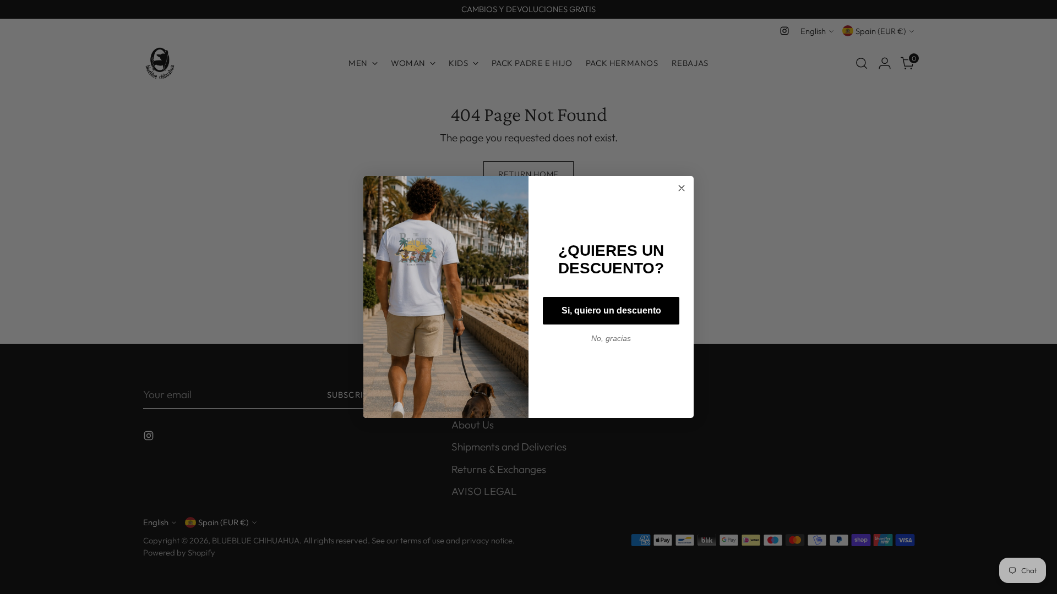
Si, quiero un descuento (611, 310)
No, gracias (611, 338)
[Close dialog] (681, 188)
